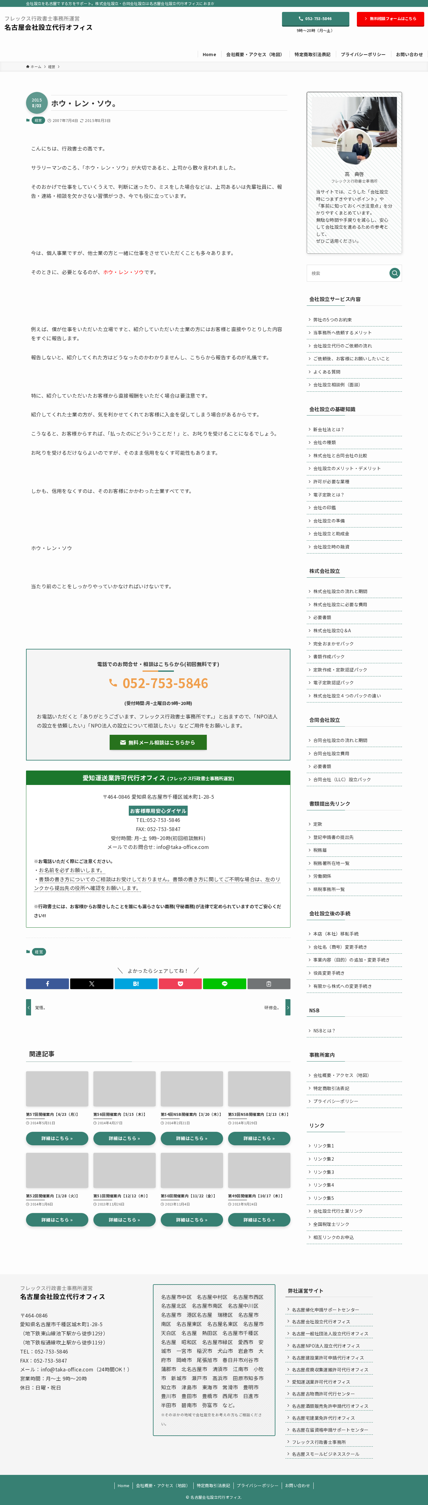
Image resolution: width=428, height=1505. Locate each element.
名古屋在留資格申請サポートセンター (330, 1430)
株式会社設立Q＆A (332, 630)
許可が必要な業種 (331, 481)
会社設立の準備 (329, 520)
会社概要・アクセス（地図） (342, 1075)
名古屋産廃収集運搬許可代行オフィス (330, 1369)
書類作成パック (329, 656)
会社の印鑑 (324, 507)
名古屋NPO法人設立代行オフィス (326, 1346)
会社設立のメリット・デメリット (347, 468)
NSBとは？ (324, 1030)
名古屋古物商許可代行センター (323, 1394)
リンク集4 (323, 1185)
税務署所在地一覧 (331, 863)
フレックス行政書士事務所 (319, 1442)
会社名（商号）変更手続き (340, 947)
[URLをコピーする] (269, 983)
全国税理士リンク (331, 1224)
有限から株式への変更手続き (342, 986)
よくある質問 (326, 371)
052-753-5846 (166, 682)
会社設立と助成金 (331, 533)
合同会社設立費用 (331, 753)
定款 (317, 824)
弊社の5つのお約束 (332, 319)
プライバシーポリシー (335, 1101)
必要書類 (322, 617)
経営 (38, 120)
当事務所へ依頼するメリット (342, 332)
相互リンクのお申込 (333, 1237)
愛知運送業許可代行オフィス (321, 1382)
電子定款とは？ (329, 494)
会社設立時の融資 (331, 546)
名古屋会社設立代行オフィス (321, 1321)
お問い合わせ (297, 1485)
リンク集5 (323, 1198)
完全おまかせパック (333, 643)
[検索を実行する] (394, 273)
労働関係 (322, 876)
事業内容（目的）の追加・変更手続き (351, 960)
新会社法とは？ (329, 429)
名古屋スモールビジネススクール (326, 1454)
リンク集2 (323, 1159)
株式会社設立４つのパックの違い (347, 695)
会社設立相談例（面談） (338, 384)
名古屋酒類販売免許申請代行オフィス (330, 1406)
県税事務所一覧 (329, 889)
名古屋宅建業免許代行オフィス (323, 1418)
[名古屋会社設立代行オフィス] (48, 23)
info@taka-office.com (67, 1369)
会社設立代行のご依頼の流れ (342, 345)
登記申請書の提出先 (333, 837)
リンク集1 (323, 1145)
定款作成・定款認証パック (340, 669)
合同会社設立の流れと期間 (340, 740)
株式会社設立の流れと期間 (340, 591)
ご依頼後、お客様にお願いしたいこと (351, 358)
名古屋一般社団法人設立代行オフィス (330, 1333)
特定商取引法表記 (331, 1088)
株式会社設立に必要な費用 (340, 604)
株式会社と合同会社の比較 (340, 455)
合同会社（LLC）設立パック (342, 779)
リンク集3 (323, 1172)
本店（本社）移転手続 (335, 933)
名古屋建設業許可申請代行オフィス (328, 1357)
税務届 (320, 850)
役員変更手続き (329, 973)
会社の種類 (324, 442)
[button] (47, 983)
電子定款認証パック (333, 682)
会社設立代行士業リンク (338, 1211)
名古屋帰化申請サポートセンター (326, 1309)
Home (124, 1485)
